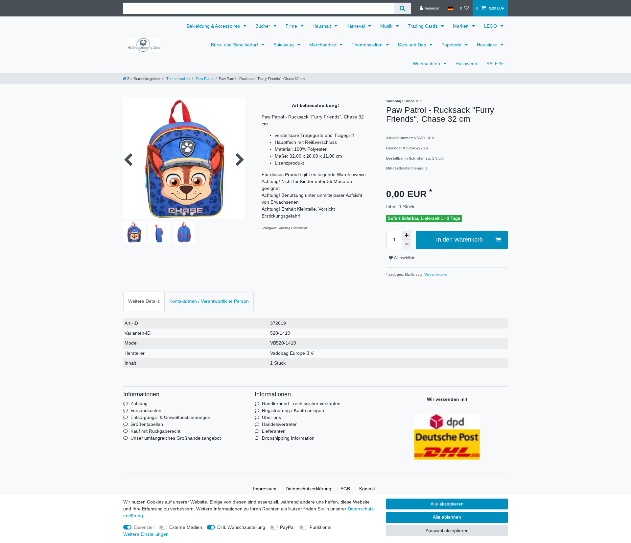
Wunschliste (404, 258)
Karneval (356, 26)
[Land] (450, 8)
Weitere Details (144, 301)
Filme (292, 26)
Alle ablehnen (447, 517)
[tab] (144, 301)
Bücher (263, 26)
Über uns (271, 417)
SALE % (494, 63)
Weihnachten (427, 63)
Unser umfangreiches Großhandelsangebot (175, 438)
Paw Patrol (204, 79)
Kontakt (367, 488)
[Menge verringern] (406, 244)
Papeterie (452, 44)
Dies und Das (412, 44)
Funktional (320, 527)
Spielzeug (284, 44)
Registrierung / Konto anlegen (293, 410)
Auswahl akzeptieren (447, 530)
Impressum (264, 488)
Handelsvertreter (279, 424)
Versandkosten (435, 274)
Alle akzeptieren (447, 503)
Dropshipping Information (288, 438)
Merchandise (323, 44)
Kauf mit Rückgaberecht (155, 431)
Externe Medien (185, 527)
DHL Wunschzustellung (241, 527)
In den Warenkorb (459, 239)
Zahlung (139, 403)
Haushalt (322, 26)
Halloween (466, 63)
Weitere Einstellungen (146, 534)
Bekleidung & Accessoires (214, 26)
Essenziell (144, 527)
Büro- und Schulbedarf (235, 44)
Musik (387, 26)
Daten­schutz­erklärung (308, 488)
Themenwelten (368, 44)
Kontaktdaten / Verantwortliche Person (209, 301)
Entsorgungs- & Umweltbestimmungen (170, 417)
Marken (461, 26)
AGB (345, 488)
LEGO (491, 26)
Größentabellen (146, 424)
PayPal (287, 527)
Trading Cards (423, 26)
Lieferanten (274, 431)
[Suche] (402, 8)
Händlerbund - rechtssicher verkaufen (301, 403)
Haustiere (487, 44)
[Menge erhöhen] (406, 235)
